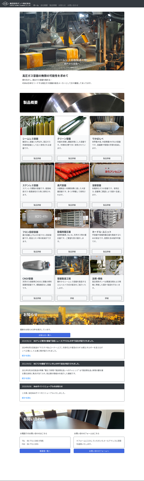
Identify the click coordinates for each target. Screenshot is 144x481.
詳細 (72, 298)
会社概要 (44, 5)
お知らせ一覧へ (45, 335)
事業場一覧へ (45, 451)
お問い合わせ (73, 5)
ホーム (36, 5)
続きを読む (26, 355)
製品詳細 (37, 158)
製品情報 (53, 5)
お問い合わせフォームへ (99, 451)
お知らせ (62, 5)
